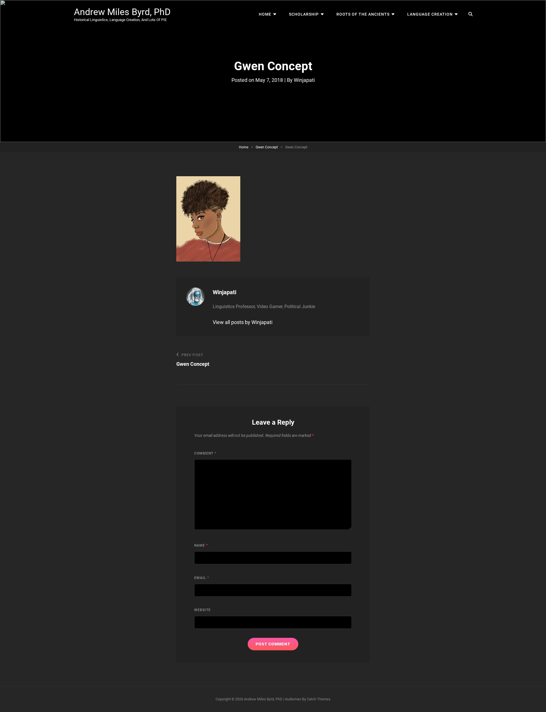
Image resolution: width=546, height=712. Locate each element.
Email (201, 578)
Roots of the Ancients (363, 14)
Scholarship (304, 14)
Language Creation (430, 14)
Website (202, 610)
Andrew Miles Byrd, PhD (122, 12)
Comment (205, 453)
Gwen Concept (267, 147)
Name (201, 545)
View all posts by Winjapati (242, 322)
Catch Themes (318, 699)
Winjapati (304, 80)
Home (265, 14)
